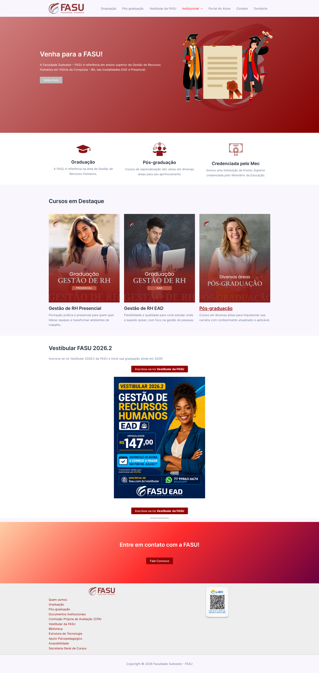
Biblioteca (56, 629)
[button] (201, 8)
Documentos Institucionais (67, 614)
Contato (242, 8)
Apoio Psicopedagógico (65, 638)
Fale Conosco (159, 561)
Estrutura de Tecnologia (65, 633)
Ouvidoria (260, 8)
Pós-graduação (133, 8)
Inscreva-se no (159, 369)
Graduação (108, 8)
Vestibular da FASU (163, 8)
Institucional (190, 8)
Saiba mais (51, 80)
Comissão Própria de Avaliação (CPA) (75, 619)
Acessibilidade (59, 643)
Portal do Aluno (220, 8)
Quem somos (58, 599)
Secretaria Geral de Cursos (67, 648)
